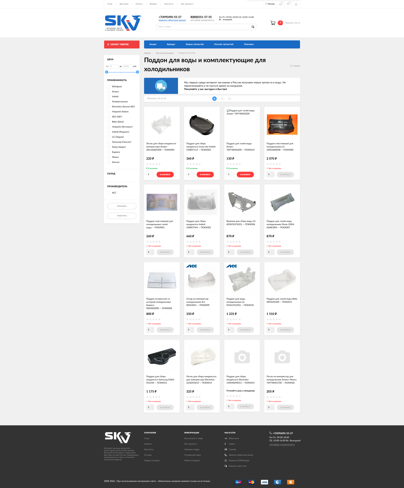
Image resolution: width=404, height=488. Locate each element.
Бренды (171, 44)
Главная (147, 53)
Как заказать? (187, 4)
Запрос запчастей (195, 44)
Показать (122, 206)
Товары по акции (151, 461)
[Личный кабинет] (296, 4)
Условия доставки (192, 455)
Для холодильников (164, 53)
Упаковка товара (191, 450)
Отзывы (148, 455)
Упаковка (249, 44)
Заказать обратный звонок (172, 20)
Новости (148, 444)
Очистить (122, 216)
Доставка (124, 4)
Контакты (169, 4)
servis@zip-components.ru (202, 20)
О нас (109, 4)
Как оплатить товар (193, 438)
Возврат (153, 4)
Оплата (139, 4)
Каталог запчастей (223, 44)
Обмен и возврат (192, 461)
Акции (152, 44)
